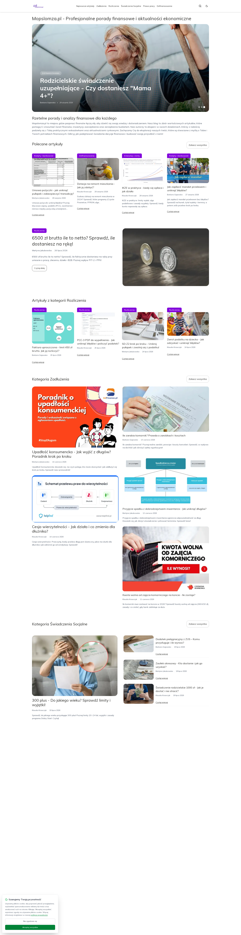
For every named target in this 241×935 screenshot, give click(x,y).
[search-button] (200, 6)
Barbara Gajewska (47, 102)
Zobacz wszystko (198, 145)
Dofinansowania (164, 6)
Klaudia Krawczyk (84, 191)
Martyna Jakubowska (40, 198)
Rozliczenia (113, 6)
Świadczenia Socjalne (131, 6)
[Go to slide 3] (204, 107)
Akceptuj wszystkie (30, 927)
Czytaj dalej (39, 268)
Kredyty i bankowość (43, 155)
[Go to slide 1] (199, 107)
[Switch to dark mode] (206, 6)
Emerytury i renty (132, 155)
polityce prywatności (39, 915)
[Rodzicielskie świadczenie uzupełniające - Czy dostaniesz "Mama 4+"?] (120, 68)
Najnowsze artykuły (85, 6)
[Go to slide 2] (201, 107)
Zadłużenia (101, 6)
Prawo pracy (149, 6)
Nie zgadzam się (30, 921)
